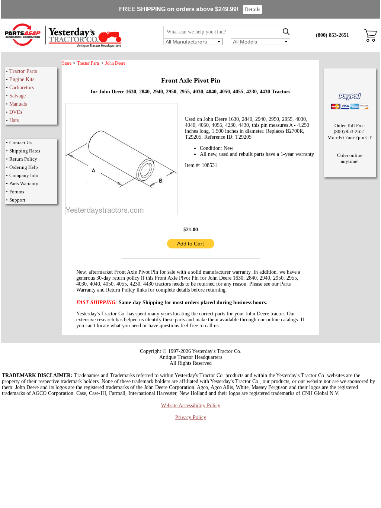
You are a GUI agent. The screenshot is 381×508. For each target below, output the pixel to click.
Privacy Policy (190, 417)
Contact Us (20, 142)
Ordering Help (23, 167)
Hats (14, 120)
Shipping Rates (24, 151)
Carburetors (21, 87)
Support (17, 200)
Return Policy (23, 159)
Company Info (23, 175)
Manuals (18, 104)
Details (252, 9)
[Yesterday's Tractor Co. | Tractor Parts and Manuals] (62, 46)
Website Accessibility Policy (190, 405)
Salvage (17, 96)
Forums (16, 191)
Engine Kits (21, 79)
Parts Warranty (23, 183)
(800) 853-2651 (332, 35)
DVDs (15, 112)
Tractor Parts (23, 71)
